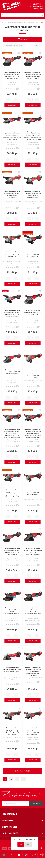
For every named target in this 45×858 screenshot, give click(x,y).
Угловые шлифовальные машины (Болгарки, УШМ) (21, 22)
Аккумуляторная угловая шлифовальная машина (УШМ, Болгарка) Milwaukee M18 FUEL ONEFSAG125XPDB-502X (12, 433)
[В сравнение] (19, 57)
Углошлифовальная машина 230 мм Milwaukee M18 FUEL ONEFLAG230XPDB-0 (33, 551)
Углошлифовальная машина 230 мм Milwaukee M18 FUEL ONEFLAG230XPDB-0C (12, 611)
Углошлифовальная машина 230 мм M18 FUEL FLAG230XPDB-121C (12, 372)
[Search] (41, 15)
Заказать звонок (38, 8)
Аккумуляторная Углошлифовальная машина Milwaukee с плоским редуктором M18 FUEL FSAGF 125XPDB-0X (33, 136)
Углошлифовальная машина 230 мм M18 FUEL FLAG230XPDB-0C (33, 312)
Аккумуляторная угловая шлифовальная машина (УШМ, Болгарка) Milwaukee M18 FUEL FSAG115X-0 (32, 671)
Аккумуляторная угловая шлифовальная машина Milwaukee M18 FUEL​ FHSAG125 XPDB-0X (32, 75)
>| (23, 779)
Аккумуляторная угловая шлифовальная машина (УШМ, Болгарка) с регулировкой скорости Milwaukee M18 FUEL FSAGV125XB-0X (12, 494)
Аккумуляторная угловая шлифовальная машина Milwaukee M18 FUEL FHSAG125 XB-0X (12, 75)
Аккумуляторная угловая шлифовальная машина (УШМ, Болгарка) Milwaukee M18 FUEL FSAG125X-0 (12, 731)
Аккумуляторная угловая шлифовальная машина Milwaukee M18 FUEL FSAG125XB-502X (32, 492)
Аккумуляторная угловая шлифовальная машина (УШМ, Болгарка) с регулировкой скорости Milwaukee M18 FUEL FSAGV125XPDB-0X (32, 434)
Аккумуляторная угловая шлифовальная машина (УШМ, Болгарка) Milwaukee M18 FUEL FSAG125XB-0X (32, 374)
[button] (36, 4)
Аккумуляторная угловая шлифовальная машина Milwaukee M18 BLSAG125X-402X (32, 194)
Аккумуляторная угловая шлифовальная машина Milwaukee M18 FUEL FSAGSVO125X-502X (12, 313)
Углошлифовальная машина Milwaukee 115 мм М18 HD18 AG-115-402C (12, 669)
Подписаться (36, 804)
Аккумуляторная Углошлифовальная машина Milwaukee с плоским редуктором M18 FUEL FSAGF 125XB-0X (12, 136)
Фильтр (23, 39)
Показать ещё (23, 771)
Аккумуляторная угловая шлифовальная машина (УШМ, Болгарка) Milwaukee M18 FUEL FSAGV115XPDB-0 (32, 731)
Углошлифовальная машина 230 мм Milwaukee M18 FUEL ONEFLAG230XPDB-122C (33, 611)
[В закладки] (19, 53)
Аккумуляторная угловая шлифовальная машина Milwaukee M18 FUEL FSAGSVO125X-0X (32, 254)
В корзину (12, 105)
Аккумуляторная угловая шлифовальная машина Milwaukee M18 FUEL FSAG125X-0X (12, 254)
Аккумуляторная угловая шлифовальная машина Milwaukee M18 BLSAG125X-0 (12, 194)
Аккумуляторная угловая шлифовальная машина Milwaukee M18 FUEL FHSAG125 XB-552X (12, 551)
